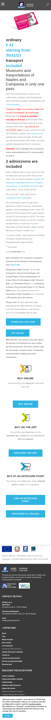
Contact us (6, 655)
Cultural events (7, 682)
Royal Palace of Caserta (28, 186)
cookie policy (35, 704)
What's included (7, 639)
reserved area (37, 133)
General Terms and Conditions (12, 652)
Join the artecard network (11, 658)
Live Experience (7, 646)
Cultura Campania (8, 676)
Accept (7, 716)
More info (15, 265)
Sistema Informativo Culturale (12, 679)
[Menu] (3, 4)
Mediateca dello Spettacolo (11, 685)
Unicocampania (12, 104)
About (4, 633)
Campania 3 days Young (16, 198)
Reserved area (7, 664)
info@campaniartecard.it (11, 620)
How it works (6, 643)
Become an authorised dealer (12, 661)
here (32, 230)
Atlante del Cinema (8, 688)
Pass (3, 636)
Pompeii (36, 179)
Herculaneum (11, 186)
